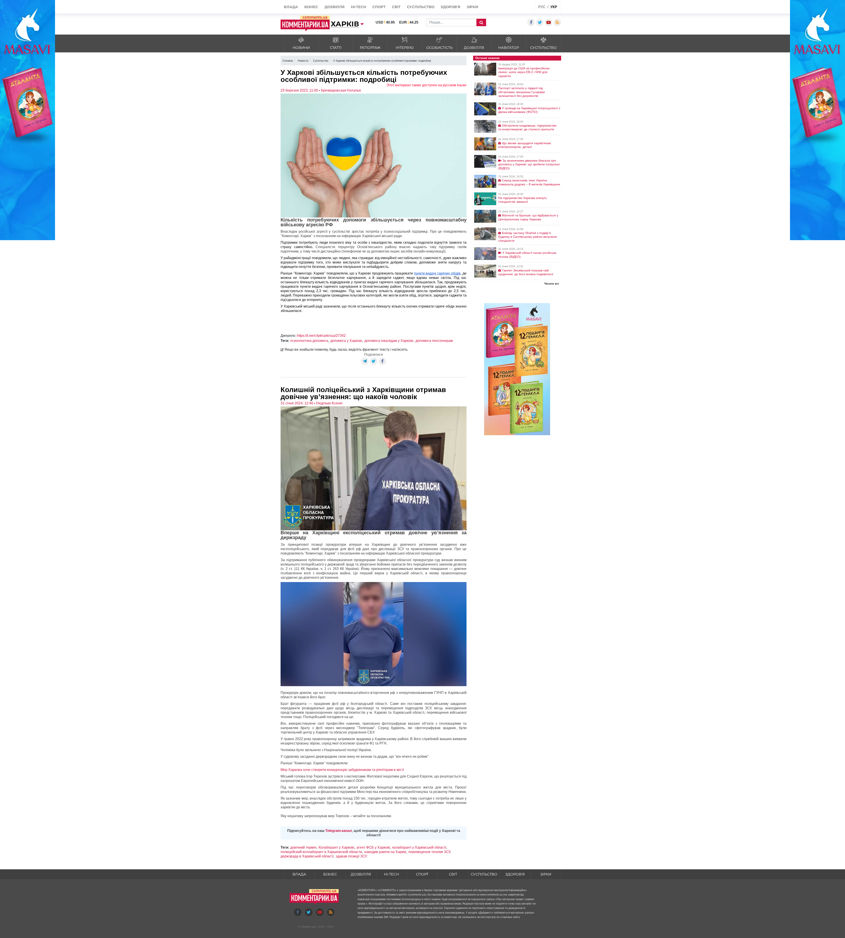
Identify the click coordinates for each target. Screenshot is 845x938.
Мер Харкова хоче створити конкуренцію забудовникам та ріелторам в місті (342, 770)
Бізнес (330, 874)
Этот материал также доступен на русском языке (426, 85)
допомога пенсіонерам (434, 341)
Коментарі (308, 926)
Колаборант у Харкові (336, 847)
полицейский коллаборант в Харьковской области (321, 852)
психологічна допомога (309, 341)
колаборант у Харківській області (419, 847)
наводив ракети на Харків (385, 852)
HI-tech (391, 874)
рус (542, 7)
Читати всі (551, 283)
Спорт (422, 874)
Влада (299, 874)
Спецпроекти (514, 7)
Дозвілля (361, 874)
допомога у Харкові (346, 341)
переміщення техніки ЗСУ (429, 852)
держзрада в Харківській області (307, 856)
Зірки (545, 874)
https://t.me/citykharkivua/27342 (321, 335)
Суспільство (484, 874)
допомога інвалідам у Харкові (388, 341)
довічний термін (303, 847)
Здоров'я (515, 874)
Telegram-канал (338, 831)
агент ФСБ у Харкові (373, 847)
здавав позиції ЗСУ (351, 856)
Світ (453, 874)
